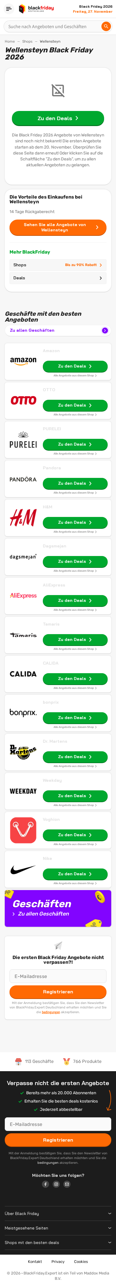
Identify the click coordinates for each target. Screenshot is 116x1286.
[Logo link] (47, 1185)
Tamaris (51, 624)
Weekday (52, 780)
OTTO (49, 389)
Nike (47, 858)
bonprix (51, 702)
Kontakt (35, 1261)
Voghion (51, 819)
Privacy (58, 1261)
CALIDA (51, 663)
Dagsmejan (54, 546)
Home (10, 41)
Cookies (81, 1261)
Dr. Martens (55, 741)
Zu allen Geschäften (32, 330)
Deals (19, 278)
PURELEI (52, 428)
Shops (27, 41)
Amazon (51, 350)
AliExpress (54, 585)
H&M (47, 507)
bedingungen (51, 1012)
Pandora (52, 467)
